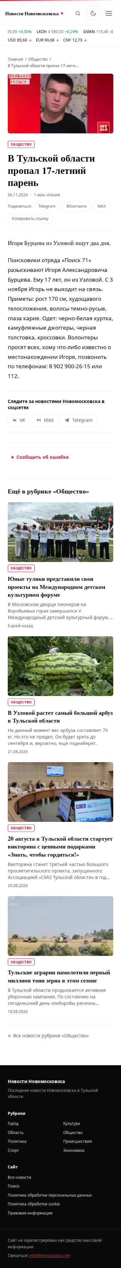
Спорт (13, 1150)
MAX (101, 206)
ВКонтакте (76, 206)
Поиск (13, 1186)
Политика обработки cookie (34, 1204)
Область (16, 1132)
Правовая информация (30, 1213)
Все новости (19, 1177)
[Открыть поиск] (78, 13)
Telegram (46, 206)
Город (13, 1123)
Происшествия (77, 1141)
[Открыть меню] (109, 13)
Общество (38, 59)
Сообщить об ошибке (42, 457)
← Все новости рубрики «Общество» (48, 1035)
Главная (15, 59)
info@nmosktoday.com (49, 1255)
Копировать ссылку (30, 218)
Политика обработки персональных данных (50, 1195)
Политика (17, 1141)
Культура (71, 1123)
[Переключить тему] (93, 13)
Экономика (74, 1150)
